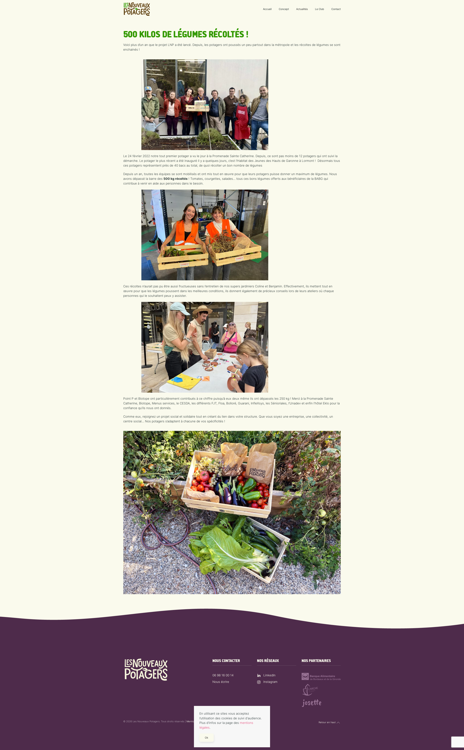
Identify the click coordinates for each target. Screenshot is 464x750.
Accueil (267, 9)
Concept (284, 9)
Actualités (302, 9)
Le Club (319, 9)
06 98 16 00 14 (223, 675)
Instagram (270, 682)
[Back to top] (338, 722)
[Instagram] (259, 682)
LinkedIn (269, 675)
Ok (206, 737)
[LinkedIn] (259, 675)
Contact (336, 9)
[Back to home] (136, 9)
